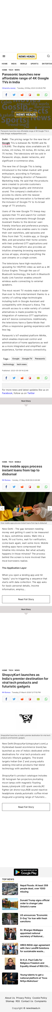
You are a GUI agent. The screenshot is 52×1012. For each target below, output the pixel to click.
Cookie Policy (39, 997)
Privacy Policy (23, 997)
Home (5, 64)
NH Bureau (6, 480)
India (14, 64)
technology (8, 364)
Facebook (7, 393)
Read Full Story (26, 599)
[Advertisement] (26, 26)
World (23, 64)
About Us (10, 997)
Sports (34, 64)
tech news (22, 364)
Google (6, 143)
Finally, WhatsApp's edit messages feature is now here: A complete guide (50, 508)
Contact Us (27, 1001)
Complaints (40, 1001)
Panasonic (40, 358)
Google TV (27, 358)
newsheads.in (33, 1008)
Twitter (31, 393)
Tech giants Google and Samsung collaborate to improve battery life (2, 508)
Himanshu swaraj (8, 88)
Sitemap (10, 1001)
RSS (18, 1001)
